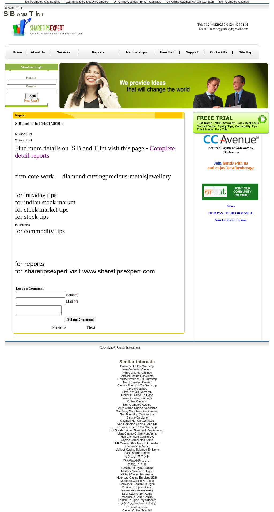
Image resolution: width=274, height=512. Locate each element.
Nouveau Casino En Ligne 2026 (137, 477)
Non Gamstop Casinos (137, 369)
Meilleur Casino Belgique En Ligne (137, 449)
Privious (59, 327)
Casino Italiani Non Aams (137, 439)
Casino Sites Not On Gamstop (137, 379)
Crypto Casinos (137, 388)
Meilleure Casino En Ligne (137, 480)
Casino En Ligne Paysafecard (137, 500)
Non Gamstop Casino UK (137, 436)
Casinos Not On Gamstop (137, 366)
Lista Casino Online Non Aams (137, 433)
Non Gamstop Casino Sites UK (137, 423)
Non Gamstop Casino (137, 382)
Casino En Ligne (137, 417)
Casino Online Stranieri (137, 510)
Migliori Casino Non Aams (137, 375)
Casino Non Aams (137, 446)
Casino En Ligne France (137, 468)
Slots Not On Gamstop (137, 391)
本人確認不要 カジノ (137, 460)
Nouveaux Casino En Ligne (137, 484)
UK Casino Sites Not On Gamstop (137, 443)
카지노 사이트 (137, 464)
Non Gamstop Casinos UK (137, 414)
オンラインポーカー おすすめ (137, 503)
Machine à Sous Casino (137, 496)
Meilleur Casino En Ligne (137, 395)
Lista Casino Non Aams (137, 493)
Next (91, 327)
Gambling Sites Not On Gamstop (137, 411)
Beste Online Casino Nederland (137, 407)
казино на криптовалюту (137, 490)
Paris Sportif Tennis (137, 452)
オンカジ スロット (137, 456)
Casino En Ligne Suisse (137, 487)
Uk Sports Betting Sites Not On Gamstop (137, 430)
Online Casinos (137, 401)
